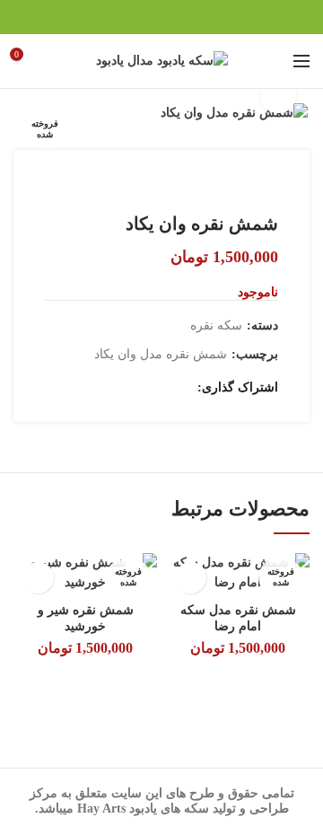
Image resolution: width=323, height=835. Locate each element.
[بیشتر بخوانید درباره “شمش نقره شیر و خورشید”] (38, 577)
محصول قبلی (90, 186)
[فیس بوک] (207, 17)
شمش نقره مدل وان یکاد (160, 354)
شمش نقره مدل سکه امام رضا (238, 618)
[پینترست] (162, 17)
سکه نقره (216, 325)
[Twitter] (184, 17)
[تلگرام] (117, 17)
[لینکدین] (139, 17)
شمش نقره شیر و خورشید (86, 618)
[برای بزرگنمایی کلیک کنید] (278, 95)
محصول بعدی (54, 186)
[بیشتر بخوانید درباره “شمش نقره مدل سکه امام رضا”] (190, 577)
